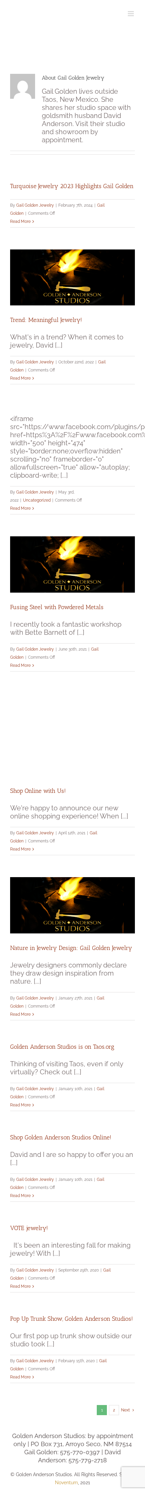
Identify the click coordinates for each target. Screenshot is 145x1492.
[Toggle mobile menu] (131, 13)
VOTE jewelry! (29, 1228)
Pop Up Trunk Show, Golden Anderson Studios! (71, 1318)
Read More (20, 221)
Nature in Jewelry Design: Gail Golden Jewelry (71, 948)
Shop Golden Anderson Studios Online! (60, 1137)
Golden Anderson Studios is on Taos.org (62, 1046)
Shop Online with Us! (38, 791)
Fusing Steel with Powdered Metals (57, 607)
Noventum (66, 1482)
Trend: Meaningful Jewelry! (46, 320)
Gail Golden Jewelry (35, 205)
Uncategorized (37, 500)
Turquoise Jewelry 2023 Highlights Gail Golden (72, 186)
